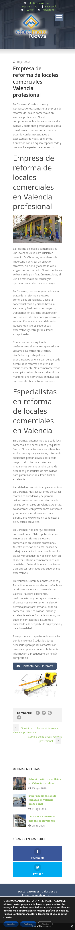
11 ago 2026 (39, 809)
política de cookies (57, 910)
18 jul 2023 (23, 61)
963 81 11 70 (30, 6)
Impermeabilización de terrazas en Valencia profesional (42, 799)
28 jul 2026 (38, 825)
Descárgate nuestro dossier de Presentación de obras (37, 893)
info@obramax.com (39, 3)
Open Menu (59, 17)
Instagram (48, 9)
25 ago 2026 (39, 788)
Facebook (51, 6)
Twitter (29, 9)
